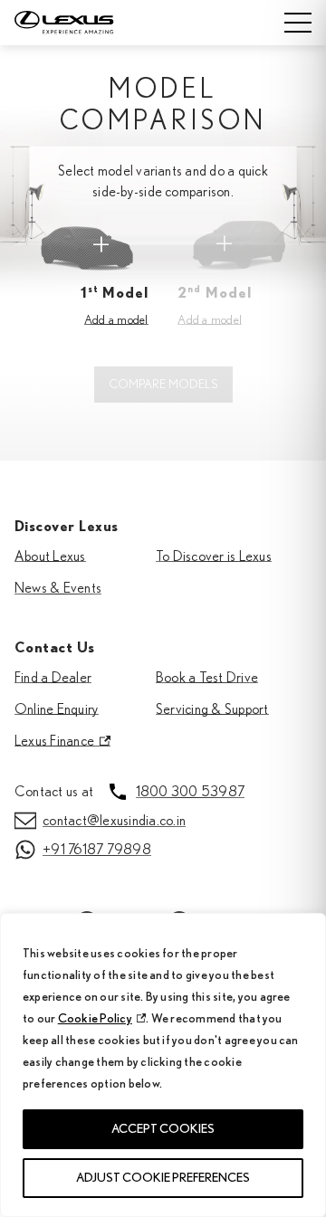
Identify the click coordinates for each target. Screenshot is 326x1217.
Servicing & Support (212, 709)
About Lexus (50, 556)
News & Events (57, 588)
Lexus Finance (54, 741)
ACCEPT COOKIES (163, 1129)
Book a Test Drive (207, 677)
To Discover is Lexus (214, 556)
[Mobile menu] (298, 23)
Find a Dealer (52, 677)
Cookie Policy (95, 1019)
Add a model (116, 320)
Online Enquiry (56, 709)
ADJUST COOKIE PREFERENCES (163, 1178)
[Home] (78, 22)
